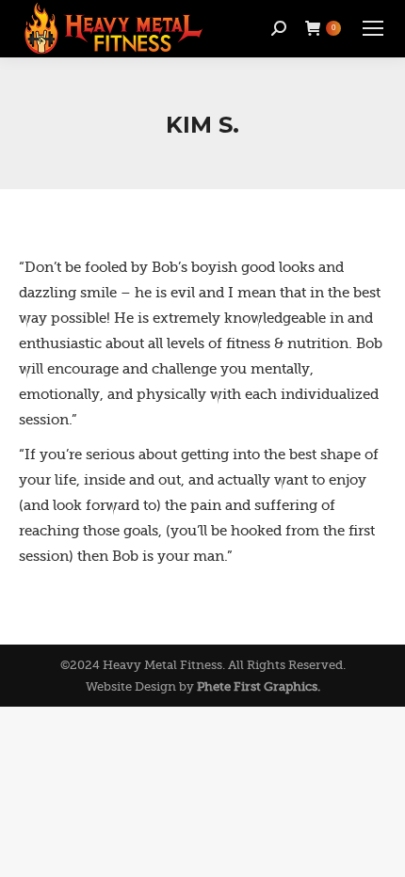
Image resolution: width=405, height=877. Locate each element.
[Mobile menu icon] (373, 28)
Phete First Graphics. (258, 686)
